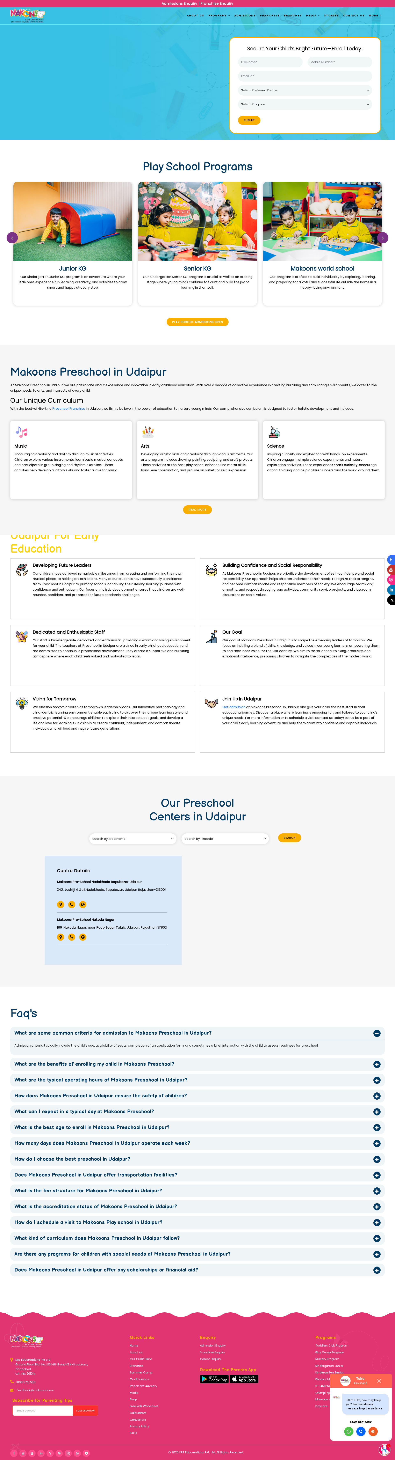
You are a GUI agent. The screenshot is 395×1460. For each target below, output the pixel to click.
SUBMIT (197, 107)
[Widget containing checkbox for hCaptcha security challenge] (197, 89)
